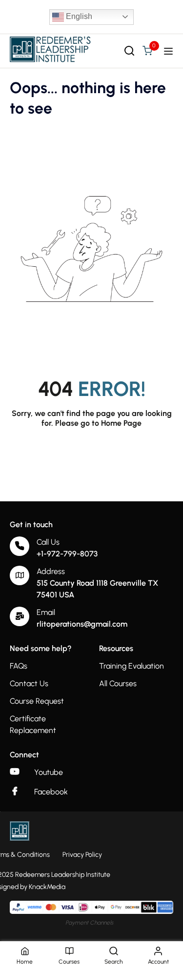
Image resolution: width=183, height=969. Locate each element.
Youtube (48, 772)
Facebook (51, 791)
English (78, 16)
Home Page (121, 423)
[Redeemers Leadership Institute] (51, 50)
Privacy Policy (82, 854)
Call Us (48, 542)
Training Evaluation (131, 666)
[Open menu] (170, 51)
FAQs (18, 666)
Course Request (37, 701)
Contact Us (29, 683)
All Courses (118, 683)
